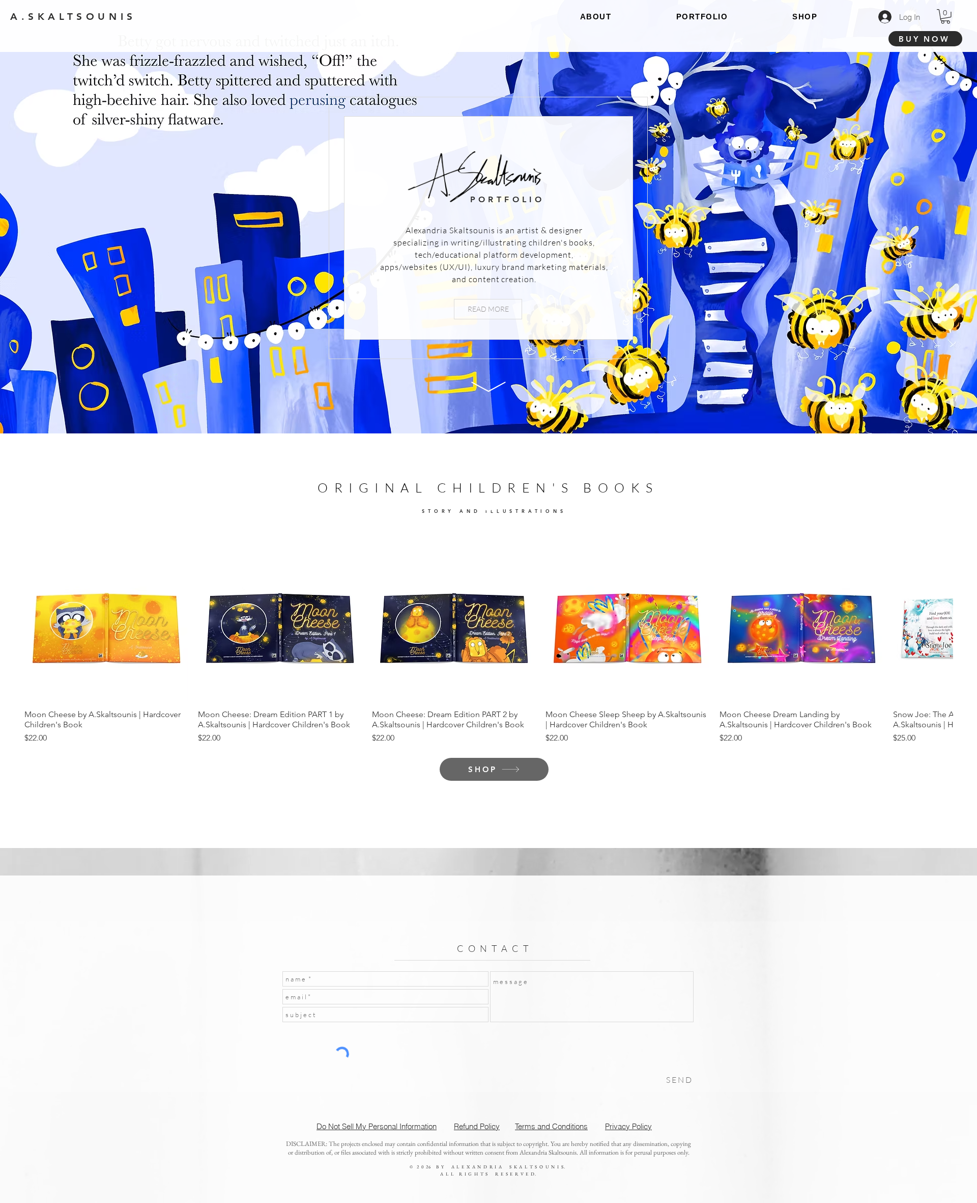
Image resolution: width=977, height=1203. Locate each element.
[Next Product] (939, 619)
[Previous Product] (38, 619)
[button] (945, 16)
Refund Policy (477, 1126)
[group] (488, 641)
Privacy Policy (628, 1126)
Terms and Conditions (551, 1126)
